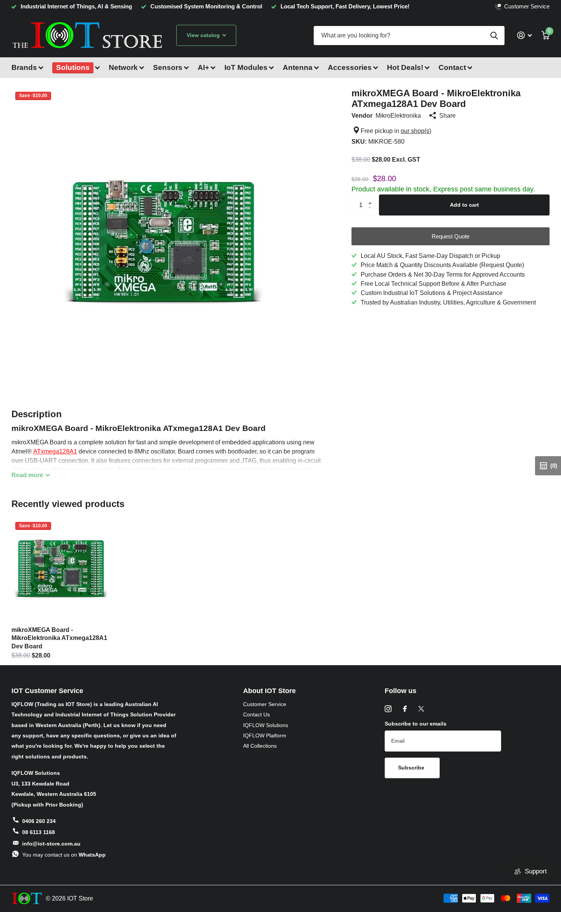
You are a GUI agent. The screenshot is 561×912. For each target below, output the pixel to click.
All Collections (260, 746)
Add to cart (464, 205)
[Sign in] (524, 35)
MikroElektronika (398, 115)
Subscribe (412, 768)
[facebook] (405, 709)
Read (27, 474)
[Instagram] (388, 708)
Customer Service (264, 704)
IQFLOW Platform (264, 735)
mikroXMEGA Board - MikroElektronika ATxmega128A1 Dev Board (59, 638)
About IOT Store (269, 691)
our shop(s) (416, 130)
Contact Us (256, 714)
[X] (421, 708)
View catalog (204, 35)
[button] (372, 198)
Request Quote (450, 236)
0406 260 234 (39, 821)
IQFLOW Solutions (265, 725)
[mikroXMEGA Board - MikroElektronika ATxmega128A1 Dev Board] (62, 569)
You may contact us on (64, 855)
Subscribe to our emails (416, 724)
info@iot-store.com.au (51, 844)
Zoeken (494, 35)
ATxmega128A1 (55, 451)
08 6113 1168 (38, 832)
